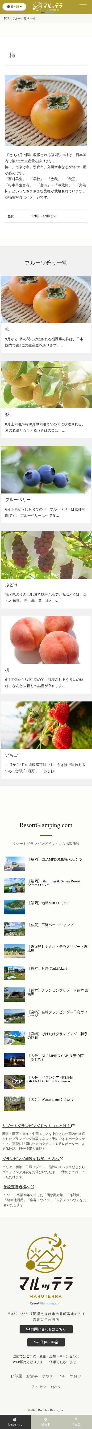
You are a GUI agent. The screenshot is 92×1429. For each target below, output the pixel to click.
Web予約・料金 (46, 1342)
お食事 (32, 1376)
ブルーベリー (18, 499)
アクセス (39, 1387)
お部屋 (16, 1376)
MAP (45, 1424)
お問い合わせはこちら (48, 1329)
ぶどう (11, 584)
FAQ (76, 1424)
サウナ (48, 1376)
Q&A (56, 1387)
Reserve (15, 1424)
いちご (11, 755)
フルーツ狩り (70, 1376)
